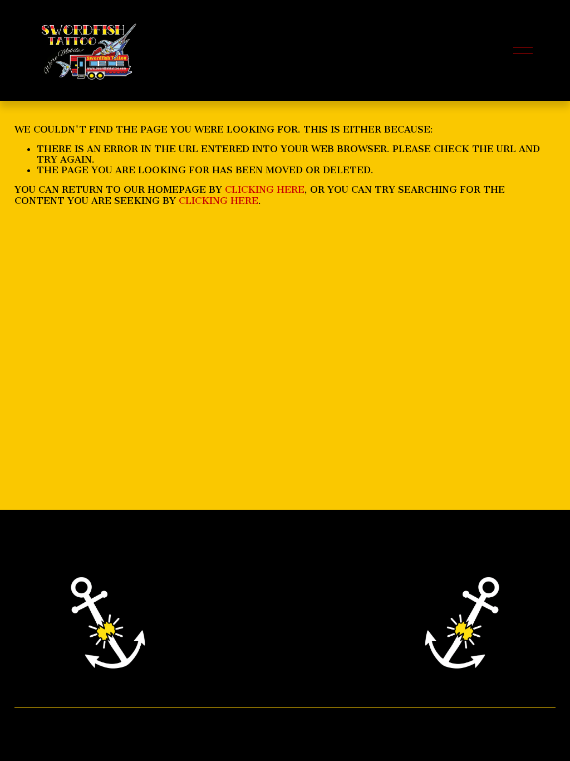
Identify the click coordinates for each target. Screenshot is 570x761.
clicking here (264, 189)
